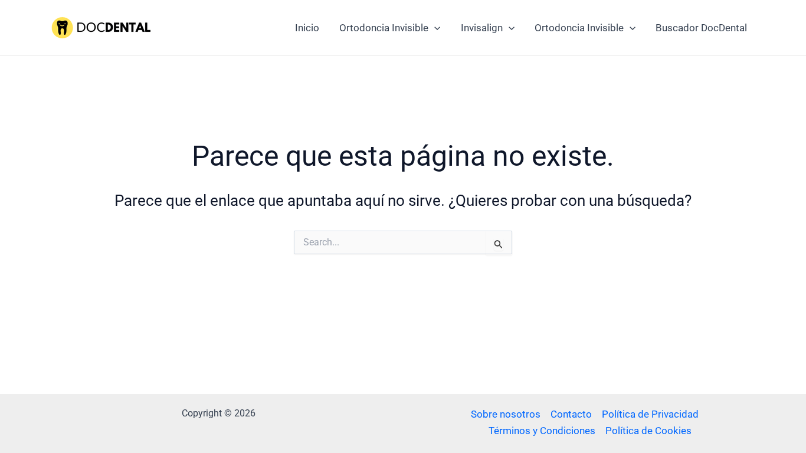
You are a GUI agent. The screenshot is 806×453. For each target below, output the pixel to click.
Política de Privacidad (650, 414)
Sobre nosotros (505, 414)
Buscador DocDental (701, 28)
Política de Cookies (648, 430)
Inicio (307, 28)
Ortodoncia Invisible (383, 28)
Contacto (571, 414)
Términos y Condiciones (542, 430)
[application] (434, 27)
